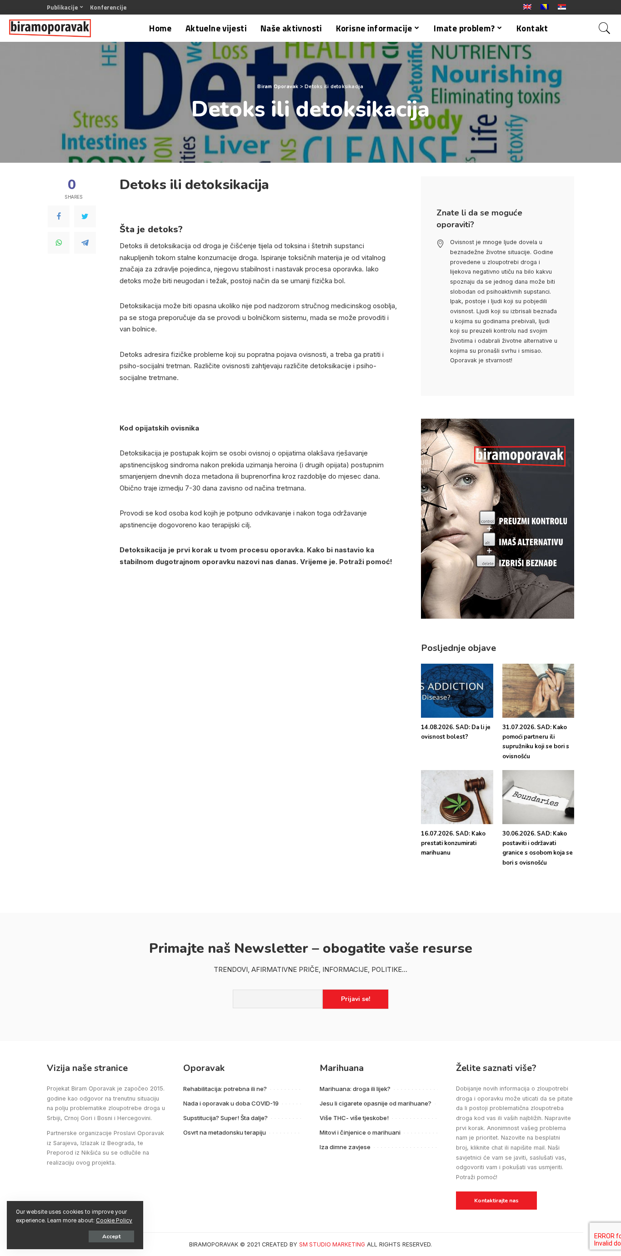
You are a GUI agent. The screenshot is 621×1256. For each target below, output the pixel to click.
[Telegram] (85, 243)
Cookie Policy (114, 1220)
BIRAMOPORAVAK (213, 1244)
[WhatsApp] (59, 243)
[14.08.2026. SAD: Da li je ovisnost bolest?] (457, 691)
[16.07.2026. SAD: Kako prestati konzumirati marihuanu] (457, 797)
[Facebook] (59, 216)
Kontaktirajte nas (496, 1200)
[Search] (604, 28)
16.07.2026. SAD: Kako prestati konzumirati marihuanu (453, 843)
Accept (111, 1236)
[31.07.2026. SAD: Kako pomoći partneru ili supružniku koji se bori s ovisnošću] (538, 691)
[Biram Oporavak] (50, 28)
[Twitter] (85, 216)
